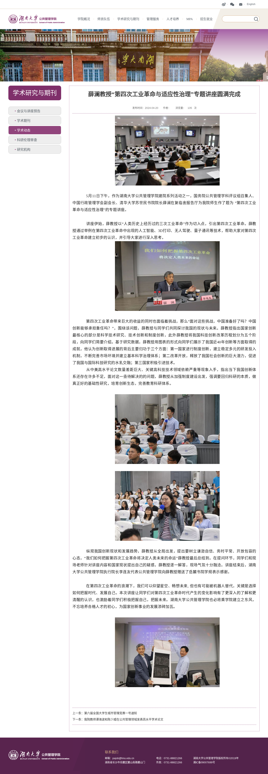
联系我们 (111, 752)
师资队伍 (103, 19)
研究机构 (23, 149)
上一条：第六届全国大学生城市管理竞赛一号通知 (104, 713)
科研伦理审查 (27, 140)
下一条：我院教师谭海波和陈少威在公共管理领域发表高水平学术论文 (117, 719)
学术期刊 (23, 120)
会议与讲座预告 (28, 111)
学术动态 (23, 130)
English (251, 4)
